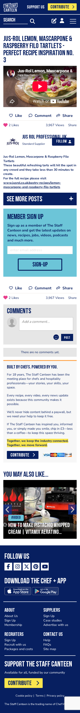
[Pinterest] (36, 566)
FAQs (47, 644)
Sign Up (10, 620)
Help (46, 640)
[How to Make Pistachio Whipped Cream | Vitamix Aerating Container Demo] (40, 509)
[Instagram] (17, 566)
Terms (40, 695)
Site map (49, 649)
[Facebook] (8, 566)
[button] (40, 200)
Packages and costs (18, 649)
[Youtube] (45, 566)
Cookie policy (24, 695)
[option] (40, 509)
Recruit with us (15, 644)
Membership (13, 625)
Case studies (52, 620)
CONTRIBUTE (59, 7)
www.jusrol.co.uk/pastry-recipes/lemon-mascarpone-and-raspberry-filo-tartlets (32, 185)
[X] (26, 566)
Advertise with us (55, 625)
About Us (11, 616)
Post (67, 338)
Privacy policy (55, 695)
